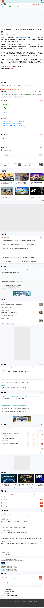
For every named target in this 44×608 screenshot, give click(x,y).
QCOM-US (24, 45)
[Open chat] (41, 6)
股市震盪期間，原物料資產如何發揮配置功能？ (6, 183)
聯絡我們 (36, 601)
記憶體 (5, 499)
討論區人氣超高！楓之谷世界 (21, 196)
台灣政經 (7, 318)
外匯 (6, 302)
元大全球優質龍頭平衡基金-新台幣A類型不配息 (10, 433)
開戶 (42, 448)
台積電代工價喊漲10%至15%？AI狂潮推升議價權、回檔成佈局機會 (14, 127)
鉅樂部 (18, 601)
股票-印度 (6, 440)
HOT (6, 371)
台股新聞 (6, 25)
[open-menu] (1, 4)
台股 (3, 25)
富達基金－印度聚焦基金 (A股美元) (7, 438)
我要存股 (40, 91)
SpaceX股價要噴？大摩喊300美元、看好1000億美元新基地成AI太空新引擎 (36, 196)
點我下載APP (14, 68)
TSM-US (27, 37)
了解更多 (40, 100)
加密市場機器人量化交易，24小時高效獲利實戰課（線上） (16, 377)
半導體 (5, 506)
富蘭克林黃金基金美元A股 (6, 448)
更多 (41, 237)
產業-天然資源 (6, 445)
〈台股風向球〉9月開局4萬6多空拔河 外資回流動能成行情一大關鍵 (21, 183)
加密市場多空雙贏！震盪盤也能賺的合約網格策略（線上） (16, 387)
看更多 (41, 134)
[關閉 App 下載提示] (1, 1)
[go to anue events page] (38, 4)
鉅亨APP (11, 601)
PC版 (7, 601)
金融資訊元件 (30, 601)
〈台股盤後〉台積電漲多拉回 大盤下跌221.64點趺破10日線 (13, 125)
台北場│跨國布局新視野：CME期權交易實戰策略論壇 (17, 371)
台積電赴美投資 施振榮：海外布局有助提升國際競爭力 (12, 123)
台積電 (5, 502)
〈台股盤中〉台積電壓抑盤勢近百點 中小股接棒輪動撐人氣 (13, 121)
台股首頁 (36, 91)
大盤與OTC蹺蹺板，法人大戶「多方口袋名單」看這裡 (31, 164)
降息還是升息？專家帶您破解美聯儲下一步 (11, 66)
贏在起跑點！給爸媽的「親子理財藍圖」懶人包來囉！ (11, 89)
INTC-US (5, 63)
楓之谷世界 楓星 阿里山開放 (36, 183)
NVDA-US (33, 45)
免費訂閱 (40, 586)
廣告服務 (25, 601)
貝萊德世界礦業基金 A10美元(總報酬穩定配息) (9, 443)
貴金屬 (5, 449)
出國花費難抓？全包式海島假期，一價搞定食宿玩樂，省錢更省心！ (6, 196)
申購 (42, 434)
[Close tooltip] (41, 9)
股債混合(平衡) (6, 435)
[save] (34, 6)
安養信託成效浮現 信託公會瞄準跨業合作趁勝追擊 (10, 164)
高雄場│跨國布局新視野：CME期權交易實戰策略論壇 (17, 382)
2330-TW (22, 37)
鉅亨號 (15, 601)
